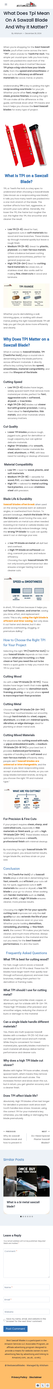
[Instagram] (47, 1385)
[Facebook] (38, 1385)
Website (9, 1311)
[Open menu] (6, 4)
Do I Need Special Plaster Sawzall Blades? (40, 1137)
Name (8, 1287)
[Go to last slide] (8, 1190)
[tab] (21, 1216)
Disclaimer (35, 1377)
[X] (43, 1385)
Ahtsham (18, 33)
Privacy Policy (19, 1377)
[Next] (44, 1190)
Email (8, 1299)
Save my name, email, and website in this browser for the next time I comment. (26, 1320)
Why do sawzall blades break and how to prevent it (12, 1137)
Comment (11, 1251)
